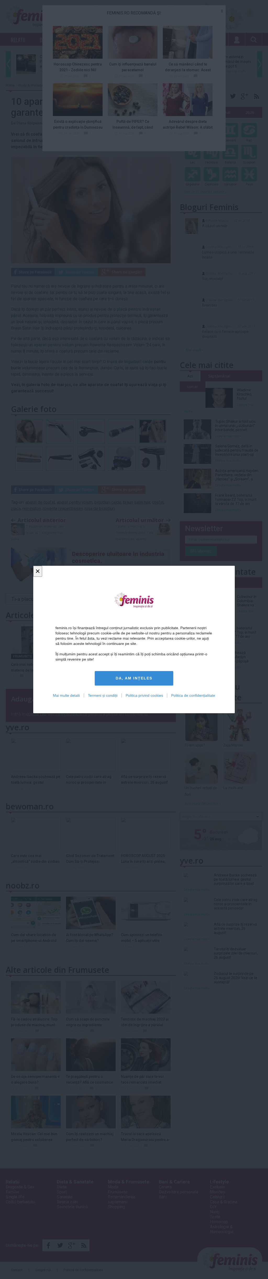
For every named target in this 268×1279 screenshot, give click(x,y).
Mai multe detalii (66, 695)
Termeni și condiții (103, 695)
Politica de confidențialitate (193, 695)
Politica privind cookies (144, 695)
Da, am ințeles (134, 678)
